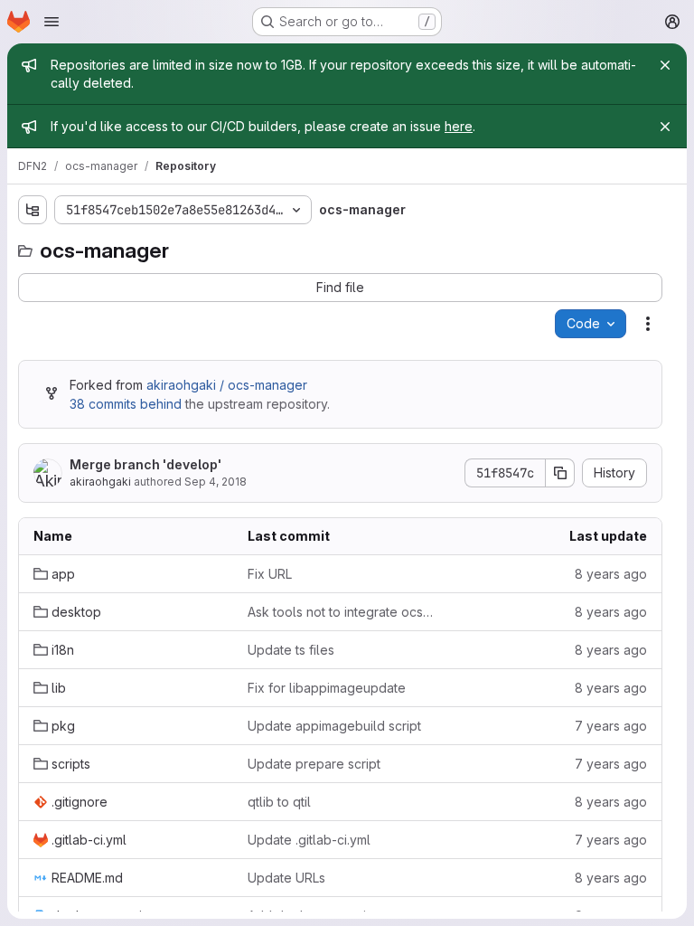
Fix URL (270, 573)
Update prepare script (314, 763)
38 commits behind (126, 403)
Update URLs (286, 877)
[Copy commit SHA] (560, 472)
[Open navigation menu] (51, 21)
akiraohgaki (100, 481)
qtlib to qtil (279, 801)
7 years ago (611, 725)
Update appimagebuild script (334, 725)
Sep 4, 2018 (215, 481)
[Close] (665, 65)
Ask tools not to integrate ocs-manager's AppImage (340, 611)
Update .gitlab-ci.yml (309, 839)
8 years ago (611, 573)
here (459, 126)
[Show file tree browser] (32, 209)
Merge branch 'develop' (145, 464)
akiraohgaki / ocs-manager (226, 384)
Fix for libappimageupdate (327, 687)
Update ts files (291, 649)
